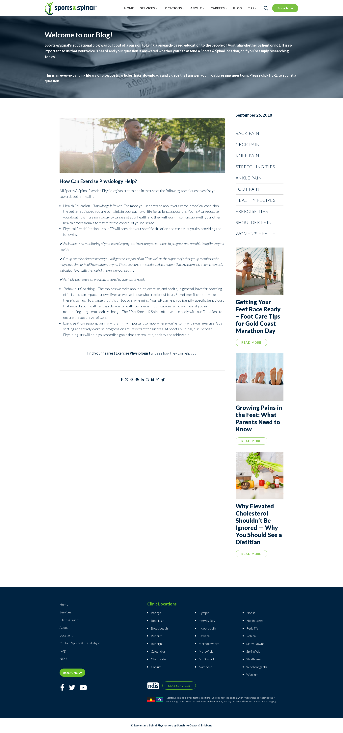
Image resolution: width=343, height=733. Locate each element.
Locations (173, 8)
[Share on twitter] (126, 379)
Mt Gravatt (206, 659)
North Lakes (254, 620)
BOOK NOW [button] (72, 673)
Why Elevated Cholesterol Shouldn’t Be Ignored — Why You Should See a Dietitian (259, 523)
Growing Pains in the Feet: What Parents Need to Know (259, 418)
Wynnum (252, 674)
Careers (217, 8)
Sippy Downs (255, 643)
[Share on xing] (157, 379)
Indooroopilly (208, 628)
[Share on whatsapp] (147, 379)
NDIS (63, 658)
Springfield (253, 651)
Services (147, 8)
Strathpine (253, 659)
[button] (259, 271)
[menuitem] (129, 8)
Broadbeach (159, 628)
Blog (237, 8)
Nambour (205, 667)
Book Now (285, 8)
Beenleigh (157, 620)
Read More (251, 342)
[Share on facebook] (121, 379)
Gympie (204, 613)
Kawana (204, 636)
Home (129, 8)
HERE (273, 75)
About (196, 8)
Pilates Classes (70, 620)
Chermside (158, 659)
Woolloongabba (257, 667)
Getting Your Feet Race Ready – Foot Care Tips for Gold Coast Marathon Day (258, 316)
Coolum (156, 667)
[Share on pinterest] (137, 379)
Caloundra (158, 651)
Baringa (156, 613)
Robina (251, 636)
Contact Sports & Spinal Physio (80, 643)
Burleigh (156, 643)
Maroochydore (209, 643)
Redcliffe (252, 628)
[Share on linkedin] (142, 379)
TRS (251, 8)
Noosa (250, 613)
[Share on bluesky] (152, 379)
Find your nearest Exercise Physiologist (118, 353)
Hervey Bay (207, 620)
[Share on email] (162, 379)
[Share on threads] (131, 379)
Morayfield (206, 651)
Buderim (157, 636)
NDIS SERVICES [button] (179, 685)
